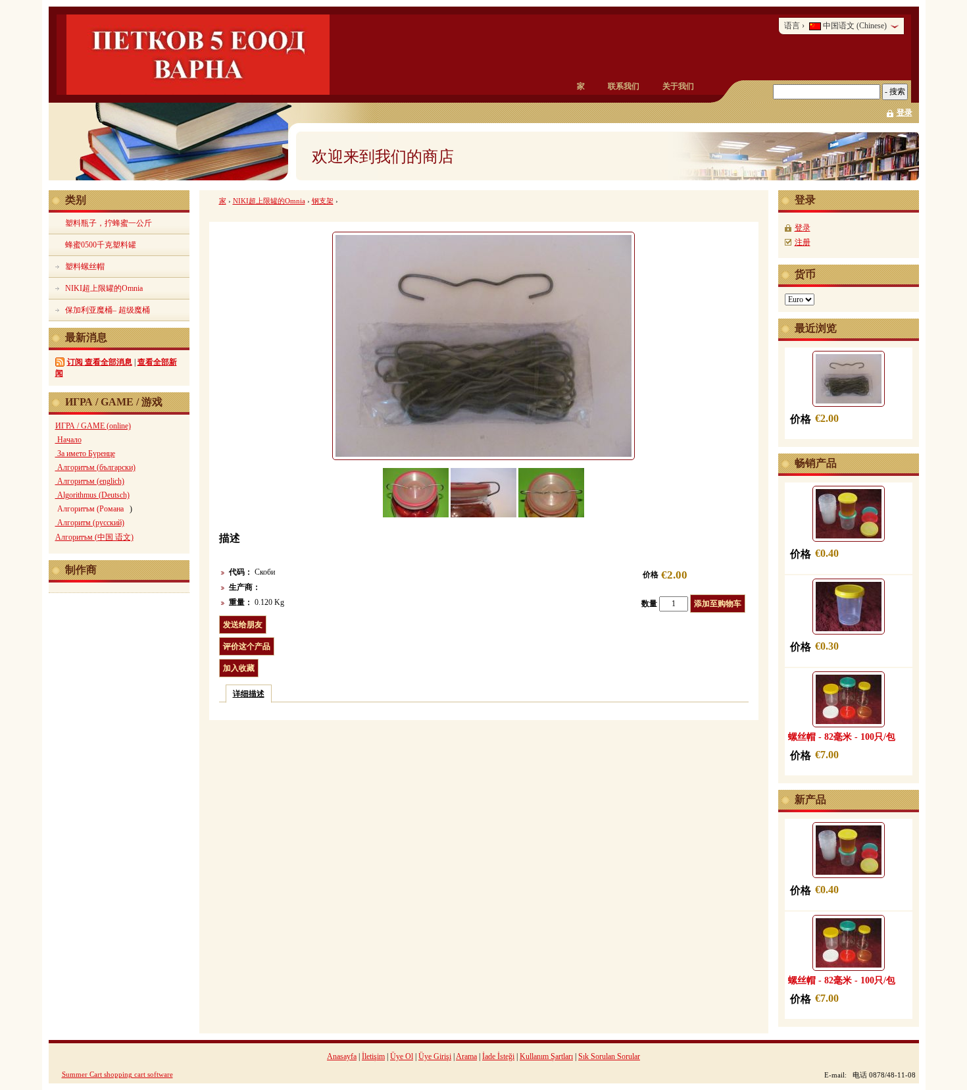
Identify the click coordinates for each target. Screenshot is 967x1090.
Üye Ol (401, 1056)
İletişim (373, 1056)
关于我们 (678, 86)
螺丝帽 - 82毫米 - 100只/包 (841, 736)
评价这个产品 (246, 646)
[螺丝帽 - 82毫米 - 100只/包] (848, 699)
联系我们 (623, 86)
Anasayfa (342, 1056)
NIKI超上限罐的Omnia (269, 201)
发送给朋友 (242, 624)
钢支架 (323, 201)
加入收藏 (239, 668)
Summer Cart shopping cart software (117, 1074)
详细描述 (248, 693)
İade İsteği (498, 1056)
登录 (904, 112)
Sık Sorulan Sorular (609, 1056)
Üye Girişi (434, 1056)
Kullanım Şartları (546, 1056)
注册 (802, 242)
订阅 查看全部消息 (99, 362)
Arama (466, 1056)
